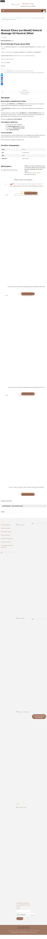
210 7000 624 (21, 618)
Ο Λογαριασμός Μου (6, 542)
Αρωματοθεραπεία (32, 72)
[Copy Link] (23, 82)
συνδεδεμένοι (35, 172)
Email (18, 908)
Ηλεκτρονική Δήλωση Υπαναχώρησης (39, 716)
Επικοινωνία (21, 524)
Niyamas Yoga (28, 4)
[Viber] (23, 78)
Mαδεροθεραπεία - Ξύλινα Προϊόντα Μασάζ (24, 18)
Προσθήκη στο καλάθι (31, 193)
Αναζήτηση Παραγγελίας (7, 538)
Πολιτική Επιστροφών (6, 531)
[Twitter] (23, 80)
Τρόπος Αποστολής (5, 528)
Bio (5, 72)
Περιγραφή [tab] (24, 90)
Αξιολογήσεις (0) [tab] (24, 93)
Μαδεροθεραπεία (40, 72)
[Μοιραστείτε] (23, 84)
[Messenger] (23, 76)
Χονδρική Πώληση (5, 535)
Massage (9, 72)
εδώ (23, 139)
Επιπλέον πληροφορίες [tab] (25, 92)
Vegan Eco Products (15, 72)
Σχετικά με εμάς (22, 807)
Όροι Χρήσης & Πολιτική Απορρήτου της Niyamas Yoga (23, 932)
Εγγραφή (20, 918)
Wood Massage (24, 72)
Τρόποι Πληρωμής (5, 524)
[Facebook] (23, 74)
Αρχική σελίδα (5, 18)
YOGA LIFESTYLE (11, 18)
